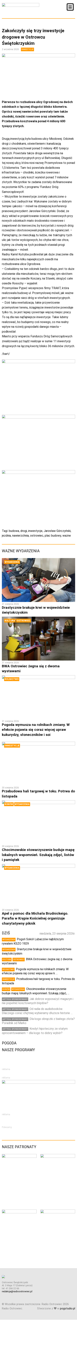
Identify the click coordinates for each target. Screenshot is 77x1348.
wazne (66, 535)
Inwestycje (27, 49)
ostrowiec (36, 535)
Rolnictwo (12, 679)
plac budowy (53, 535)
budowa (14, 531)
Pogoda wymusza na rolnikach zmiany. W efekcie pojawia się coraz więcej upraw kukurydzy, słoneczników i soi (36, 729)
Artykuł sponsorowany (15, 999)
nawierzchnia (20, 535)
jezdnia (6, 535)
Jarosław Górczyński (57, 531)
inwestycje (35, 531)
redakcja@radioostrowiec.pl (17, 1291)
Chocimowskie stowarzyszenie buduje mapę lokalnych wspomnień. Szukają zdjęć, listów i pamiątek (38, 855)
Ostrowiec (23, 620)
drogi (23, 531)
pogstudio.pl (67, 1308)
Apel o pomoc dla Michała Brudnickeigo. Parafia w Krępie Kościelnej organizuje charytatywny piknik (35, 918)
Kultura (10, 620)
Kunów (9, 804)
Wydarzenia (12, 562)
